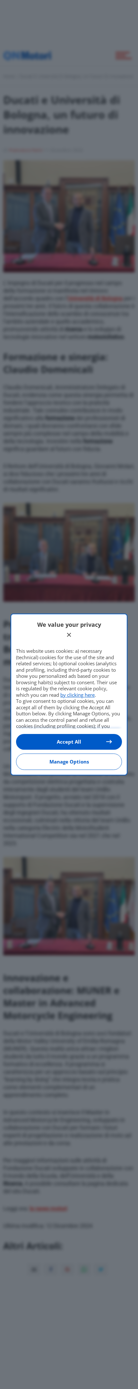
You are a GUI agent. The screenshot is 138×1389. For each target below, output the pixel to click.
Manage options (69, 761)
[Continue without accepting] (69, 634)
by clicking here (77, 695)
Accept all (69, 741)
